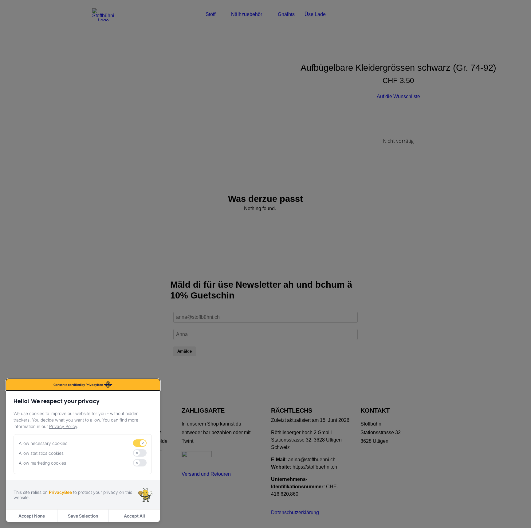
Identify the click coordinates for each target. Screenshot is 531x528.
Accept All (134, 515)
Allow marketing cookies (42, 463)
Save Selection (83, 515)
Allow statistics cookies (41, 453)
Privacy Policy (63, 426)
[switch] (140, 443)
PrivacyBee (60, 492)
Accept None (31, 515)
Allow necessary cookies (43, 443)
